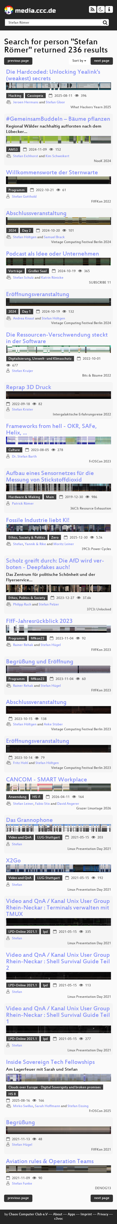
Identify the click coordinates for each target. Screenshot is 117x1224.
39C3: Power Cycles (96, 549)
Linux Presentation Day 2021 (89, 849)
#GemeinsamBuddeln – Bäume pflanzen (58, 119)
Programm (16, 190)
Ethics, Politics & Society (26, 598)
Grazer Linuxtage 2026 (93, 808)
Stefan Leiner (23, 804)
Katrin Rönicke (52, 278)
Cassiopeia (35, 96)
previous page (18, 61)
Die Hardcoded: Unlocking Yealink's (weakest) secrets (53, 75)
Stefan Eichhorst (25, 156)
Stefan (18, 544)
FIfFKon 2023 (101, 650)
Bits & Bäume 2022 (96, 376)
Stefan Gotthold (24, 197)
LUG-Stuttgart (48, 838)
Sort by (78, 61)
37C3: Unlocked (99, 609)
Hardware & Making (24, 497)
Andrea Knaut (23, 319)
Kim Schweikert (57, 156)
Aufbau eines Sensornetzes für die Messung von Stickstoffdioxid (50, 477)
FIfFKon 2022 (101, 202)
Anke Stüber (53, 724)
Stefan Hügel (51, 645)
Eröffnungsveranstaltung (37, 294)
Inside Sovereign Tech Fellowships (50, 1062)
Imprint (86, 1214)
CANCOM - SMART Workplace (46, 780)
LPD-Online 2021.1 (22, 932)
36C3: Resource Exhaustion (90, 509)
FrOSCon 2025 (100, 1111)
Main (50, 497)
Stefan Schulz (23, 278)
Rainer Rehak (23, 645)
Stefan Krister (22, 410)
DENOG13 (103, 1188)
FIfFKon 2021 (101, 1150)
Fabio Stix (42, 804)
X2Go (13, 861)
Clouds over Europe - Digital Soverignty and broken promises (54, 1087)
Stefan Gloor (55, 102)
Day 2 (26, 231)
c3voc (58, 1219)
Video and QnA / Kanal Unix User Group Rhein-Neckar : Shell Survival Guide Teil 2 (58, 962)
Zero (55, 538)
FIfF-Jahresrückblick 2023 (39, 621)
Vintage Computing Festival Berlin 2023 (81, 729)
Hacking (14, 96)
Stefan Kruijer (22, 371)
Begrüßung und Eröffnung (39, 662)
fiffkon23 (37, 639)
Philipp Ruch (22, 605)
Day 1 (26, 312)
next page (101, 61)
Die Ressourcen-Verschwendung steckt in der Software (57, 338)
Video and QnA (19, 838)
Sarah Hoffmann (47, 1106)
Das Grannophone (29, 820)
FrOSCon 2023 (100, 462)
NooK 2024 (102, 161)
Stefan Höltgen (24, 237)
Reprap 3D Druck (28, 387)
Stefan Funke (22, 1184)
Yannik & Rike (35, 544)
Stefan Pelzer (49, 605)
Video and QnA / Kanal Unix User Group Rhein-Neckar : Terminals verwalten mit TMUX (58, 908)
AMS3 (13, 150)
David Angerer (68, 804)
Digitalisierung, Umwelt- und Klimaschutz (40, 359)
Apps (71, 1214)
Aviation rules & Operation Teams (50, 1161)
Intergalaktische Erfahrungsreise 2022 (82, 415)
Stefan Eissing (77, 1106)
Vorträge (15, 271)
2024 (12, 231)
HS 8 (12, 1094)
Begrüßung (20, 1123)
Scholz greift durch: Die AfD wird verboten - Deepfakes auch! (55, 564)
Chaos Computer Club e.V (28, 1214)
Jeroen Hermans (25, 102)
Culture (14, 450)
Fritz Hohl (20, 763)
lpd (45, 932)
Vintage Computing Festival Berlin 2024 (81, 242)
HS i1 (36, 797)
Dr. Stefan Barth (24, 457)
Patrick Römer (23, 504)
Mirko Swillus (23, 1106)
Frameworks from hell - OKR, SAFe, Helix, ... (51, 430)
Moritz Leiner (63, 544)
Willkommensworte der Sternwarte (52, 173)
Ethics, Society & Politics (26, 538)
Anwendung (17, 797)
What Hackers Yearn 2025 (90, 107)
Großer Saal (37, 271)
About (57, 1214)
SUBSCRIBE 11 (100, 283)
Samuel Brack (54, 237)
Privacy (102, 1214)
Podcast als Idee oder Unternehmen (52, 254)
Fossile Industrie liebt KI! (38, 520)
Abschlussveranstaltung (36, 213)
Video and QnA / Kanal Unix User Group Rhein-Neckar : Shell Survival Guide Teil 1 (58, 1016)
